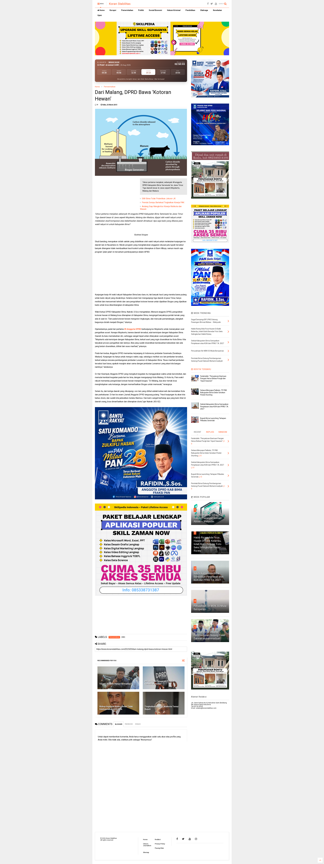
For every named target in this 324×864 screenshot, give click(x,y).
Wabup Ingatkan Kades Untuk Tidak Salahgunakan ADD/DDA (116, 707)
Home (102, 10)
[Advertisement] (114, 194)
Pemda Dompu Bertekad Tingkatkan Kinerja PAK (163, 202)
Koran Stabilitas (119, 4)
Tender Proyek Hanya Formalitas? (115, 684)
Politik (141, 10)
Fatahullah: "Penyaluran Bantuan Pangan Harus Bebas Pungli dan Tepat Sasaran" (213, 378)
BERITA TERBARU (202, 369)
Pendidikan (190, 10)
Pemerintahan (127, 10)
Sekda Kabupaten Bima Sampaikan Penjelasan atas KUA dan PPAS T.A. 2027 (214, 406)
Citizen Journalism (147, 845)
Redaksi (158, 839)
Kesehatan (217, 10)
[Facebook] (208, 3)
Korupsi (113, 10)
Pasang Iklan (159, 848)
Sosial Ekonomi (155, 10)
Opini (99, 15)
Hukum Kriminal (173, 10)
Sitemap (146, 852)
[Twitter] (211, 3)
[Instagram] (196, 838)
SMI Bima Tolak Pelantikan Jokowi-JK (159, 198)
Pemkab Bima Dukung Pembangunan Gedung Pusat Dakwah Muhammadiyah (209, 635)
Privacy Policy (160, 844)
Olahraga (204, 10)
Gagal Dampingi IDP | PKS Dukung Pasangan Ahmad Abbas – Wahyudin (208, 518)
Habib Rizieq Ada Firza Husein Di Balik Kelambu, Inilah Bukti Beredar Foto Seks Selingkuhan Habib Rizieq (207, 544)
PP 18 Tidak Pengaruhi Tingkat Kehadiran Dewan (159, 682)
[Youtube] (216, 3)
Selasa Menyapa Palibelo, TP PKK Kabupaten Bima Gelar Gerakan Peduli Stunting (213, 392)
